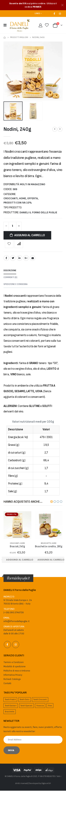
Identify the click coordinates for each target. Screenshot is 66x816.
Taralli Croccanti (40, 699)
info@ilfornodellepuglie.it (17, 621)
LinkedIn (19, 258)
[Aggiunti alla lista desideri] (9, 244)
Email (32, 258)
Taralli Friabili (10, 699)
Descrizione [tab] (10, 270)
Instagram (15, 644)
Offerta (32, 198)
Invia (11, 750)
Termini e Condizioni (14, 662)
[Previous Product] (54, 129)
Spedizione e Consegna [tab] (15, 284)
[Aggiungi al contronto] (19, 244)
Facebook (6, 258)
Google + (26, 258)
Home (5, 37)
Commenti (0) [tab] (10, 277)
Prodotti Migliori (19, 37)
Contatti (7, 683)
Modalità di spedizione (15, 666)
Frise (50, 706)
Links (37, 13)
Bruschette (46, 543)
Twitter (13, 258)
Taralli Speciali (26, 706)
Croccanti (11, 198)
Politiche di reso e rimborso (17, 670)
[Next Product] (60, 129)
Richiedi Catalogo (12, 679)
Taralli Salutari (11, 706)
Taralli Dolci (24, 699)
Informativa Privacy (13, 675)
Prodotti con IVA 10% (18, 202)
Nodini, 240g (17, 129)
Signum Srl (46, 783)
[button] (51, 501)
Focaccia (40, 706)
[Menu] (5, 25)
